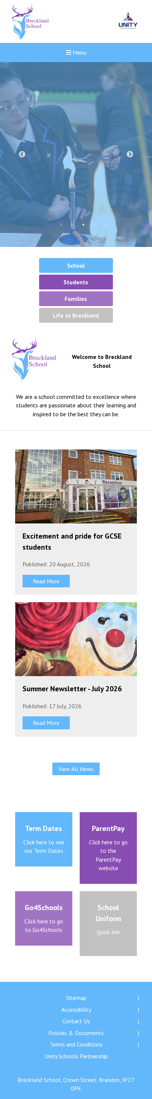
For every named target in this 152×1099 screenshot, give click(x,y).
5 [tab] (105, 224)
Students (75, 282)
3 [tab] (83, 224)
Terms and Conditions (76, 1044)
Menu (78, 52)
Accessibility (76, 1009)
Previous (22, 154)
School (76, 265)
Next (130, 154)
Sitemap (76, 997)
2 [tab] (72, 224)
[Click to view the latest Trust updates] (128, 22)
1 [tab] (61, 224)
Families (76, 298)
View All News (76, 769)
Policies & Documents (76, 1033)
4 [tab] (94, 224)
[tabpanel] (76, 154)
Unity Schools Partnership (76, 1056)
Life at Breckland (76, 315)
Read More (46, 581)
